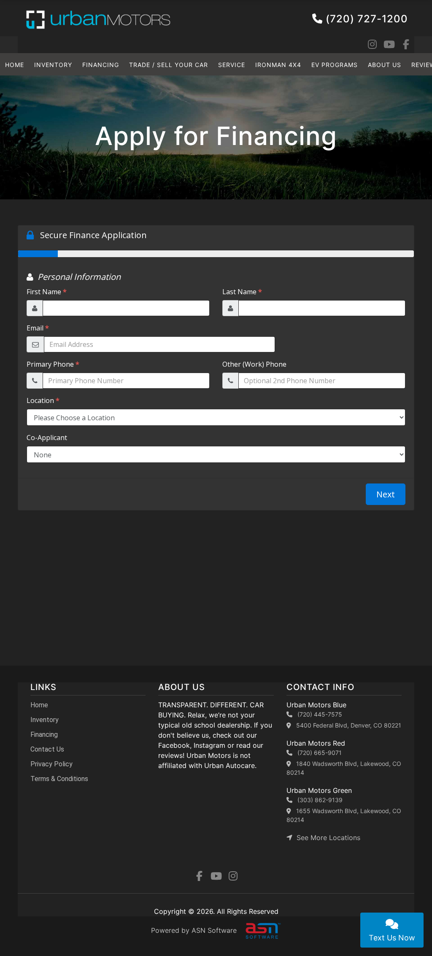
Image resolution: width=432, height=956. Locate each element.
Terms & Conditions (59, 779)
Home (39, 705)
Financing (100, 64)
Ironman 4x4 (278, 64)
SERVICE (231, 64)
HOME (14, 64)
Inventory (53, 64)
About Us (384, 64)
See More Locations (326, 837)
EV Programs (334, 64)
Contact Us (47, 749)
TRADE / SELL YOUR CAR (168, 64)
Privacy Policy (51, 764)
